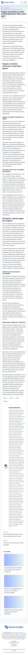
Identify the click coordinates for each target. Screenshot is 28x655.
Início (2, 7)
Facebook (5, 398)
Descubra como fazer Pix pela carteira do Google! (13, 543)
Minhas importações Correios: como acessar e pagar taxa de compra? (13, 534)
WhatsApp (5, 401)
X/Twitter (11, 398)
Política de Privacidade (14, 642)
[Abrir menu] (25, 2)
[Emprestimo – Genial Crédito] (7, 2)
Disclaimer (14, 641)
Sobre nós (14, 644)
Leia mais (23, 638)
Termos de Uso (14, 645)
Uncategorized (7, 7)
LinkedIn (17, 398)
